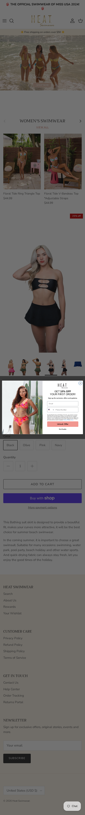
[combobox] (50, 410)
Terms (72, 419)
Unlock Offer (62, 424)
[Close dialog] (80, 383)
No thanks (62, 429)
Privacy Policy (67, 419)
